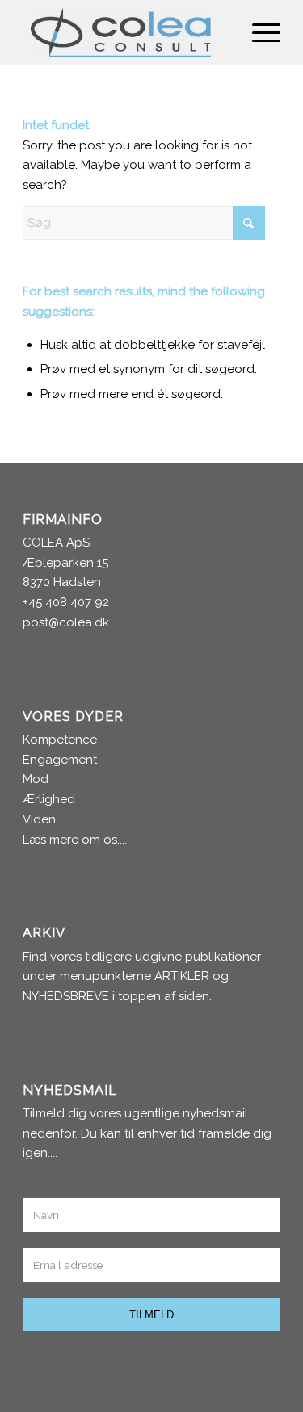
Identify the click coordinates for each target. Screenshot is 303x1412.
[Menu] (258, 32)
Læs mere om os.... (75, 839)
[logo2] (126, 32)
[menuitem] (258, 32)
